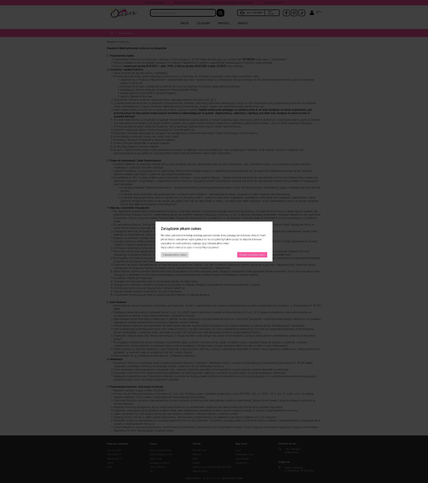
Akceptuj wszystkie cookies (252, 254)
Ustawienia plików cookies (174, 254)
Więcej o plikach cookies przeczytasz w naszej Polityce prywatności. (190, 247)
